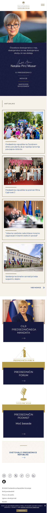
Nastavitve (22, 510)
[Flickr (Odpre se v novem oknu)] (28, 476)
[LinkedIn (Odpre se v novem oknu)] (33, 476)
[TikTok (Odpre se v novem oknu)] (22, 476)
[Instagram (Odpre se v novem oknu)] (4, 476)
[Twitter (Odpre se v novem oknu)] (16, 476)
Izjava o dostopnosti (9, 498)
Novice (23, 78)
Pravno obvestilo (8, 495)
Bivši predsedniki (8, 491)
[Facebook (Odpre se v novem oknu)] (10, 476)
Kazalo (4, 502)
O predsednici (23, 72)
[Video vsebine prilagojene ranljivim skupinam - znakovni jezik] (4, 481)
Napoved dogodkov (23, 85)
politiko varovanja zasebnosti (30, 507)
